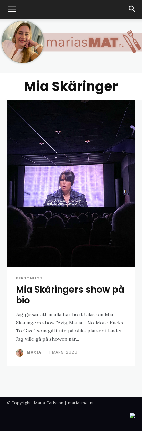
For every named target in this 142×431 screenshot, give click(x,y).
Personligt (29, 278)
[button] (12, 9)
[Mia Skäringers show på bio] (71, 183)
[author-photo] (20, 353)
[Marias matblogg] (71, 42)
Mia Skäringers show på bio (70, 294)
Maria (34, 352)
